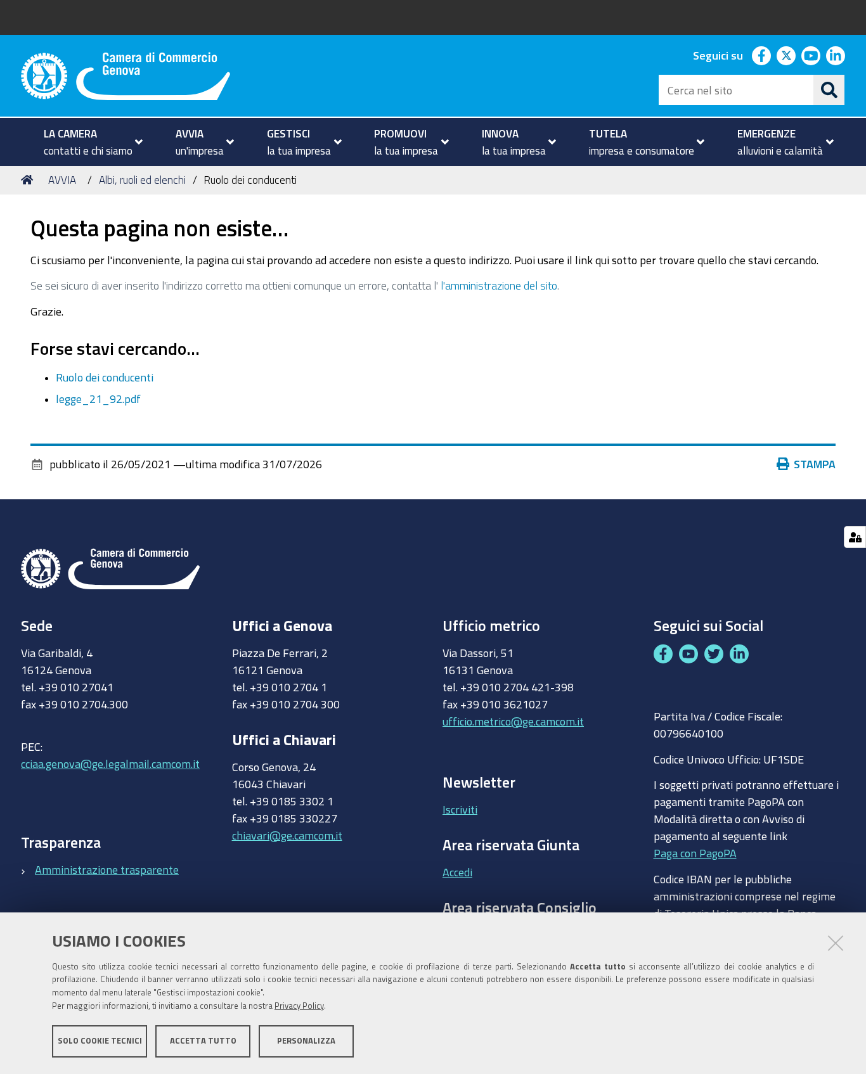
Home (29, 180)
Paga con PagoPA (695, 853)
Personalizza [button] (306, 1041)
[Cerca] (829, 90)
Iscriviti (460, 809)
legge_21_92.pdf (98, 398)
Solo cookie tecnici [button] (100, 1041)
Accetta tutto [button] (203, 1041)
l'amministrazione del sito (499, 285)
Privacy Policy (299, 1006)
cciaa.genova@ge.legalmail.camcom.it (110, 763)
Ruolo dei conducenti (104, 377)
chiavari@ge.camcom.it (287, 835)
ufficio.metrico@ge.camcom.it (513, 721)
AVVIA (62, 179)
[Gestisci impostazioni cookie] (855, 537)
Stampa (815, 464)
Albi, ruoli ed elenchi (142, 179)
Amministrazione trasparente (107, 869)
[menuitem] (87, 142)
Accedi (457, 872)
